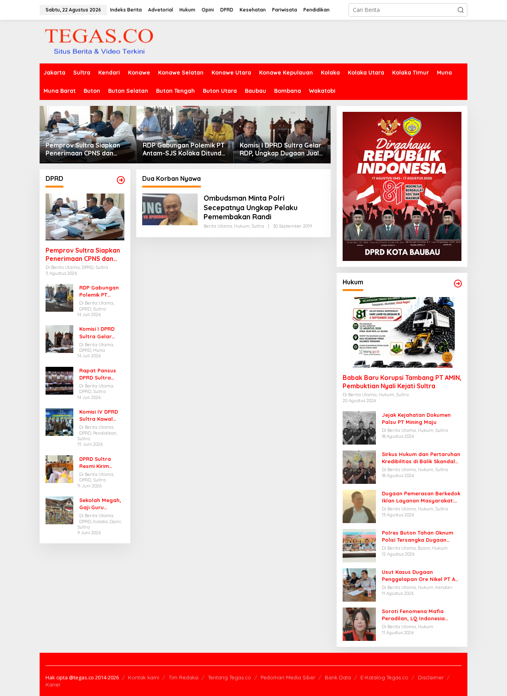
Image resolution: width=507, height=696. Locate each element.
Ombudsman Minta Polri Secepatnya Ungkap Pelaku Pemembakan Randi (250, 207)
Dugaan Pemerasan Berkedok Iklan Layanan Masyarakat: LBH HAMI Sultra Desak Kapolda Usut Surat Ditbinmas (421, 497)
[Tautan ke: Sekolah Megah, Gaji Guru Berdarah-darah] (59, 510)
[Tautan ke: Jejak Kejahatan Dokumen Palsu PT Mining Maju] (359, 427)
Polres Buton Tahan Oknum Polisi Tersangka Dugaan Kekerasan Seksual (417, 536)
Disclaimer (431, 677)
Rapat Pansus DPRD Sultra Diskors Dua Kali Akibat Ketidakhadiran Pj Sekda (100, 374)
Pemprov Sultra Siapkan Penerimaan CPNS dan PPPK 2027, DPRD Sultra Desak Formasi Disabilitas (85, 149)
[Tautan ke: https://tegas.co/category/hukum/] (458, 283)
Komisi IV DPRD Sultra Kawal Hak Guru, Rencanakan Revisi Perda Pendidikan (98, 415)
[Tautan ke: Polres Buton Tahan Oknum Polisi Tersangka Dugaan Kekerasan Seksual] (359, 545)
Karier (53, 684)
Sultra (258, 226)
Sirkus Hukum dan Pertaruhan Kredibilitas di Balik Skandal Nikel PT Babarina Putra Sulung (421, 458)
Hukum (242, 226)
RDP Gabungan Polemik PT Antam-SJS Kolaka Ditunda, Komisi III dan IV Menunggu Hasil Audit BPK (185, 149)
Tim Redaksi (183, 677)
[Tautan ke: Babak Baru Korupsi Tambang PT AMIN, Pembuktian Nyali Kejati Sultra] (402, 332)
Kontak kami (143, 677)
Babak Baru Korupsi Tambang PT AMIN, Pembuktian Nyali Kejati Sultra (402, 382)
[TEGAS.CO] (99, 41)
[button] (460, 10)
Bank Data (338, 677)
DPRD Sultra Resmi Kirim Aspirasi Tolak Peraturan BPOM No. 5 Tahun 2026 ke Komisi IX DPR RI (101, 463)
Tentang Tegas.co (229, 677)
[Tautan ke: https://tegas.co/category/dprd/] (121, 180)
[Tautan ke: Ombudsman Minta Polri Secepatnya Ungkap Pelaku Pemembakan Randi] (170, 209)
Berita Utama (218, 226)
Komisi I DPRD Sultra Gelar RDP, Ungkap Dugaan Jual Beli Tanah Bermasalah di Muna (280, 149)
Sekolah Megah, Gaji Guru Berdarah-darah (101, 504)
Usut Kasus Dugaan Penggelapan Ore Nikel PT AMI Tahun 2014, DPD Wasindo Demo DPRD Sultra (421, 576)
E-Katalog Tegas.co (384, 677)
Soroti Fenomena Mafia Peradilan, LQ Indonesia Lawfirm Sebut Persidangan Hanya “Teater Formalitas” (418, 615)
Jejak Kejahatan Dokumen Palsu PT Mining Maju (416, 418)
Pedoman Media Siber (288, 677)
